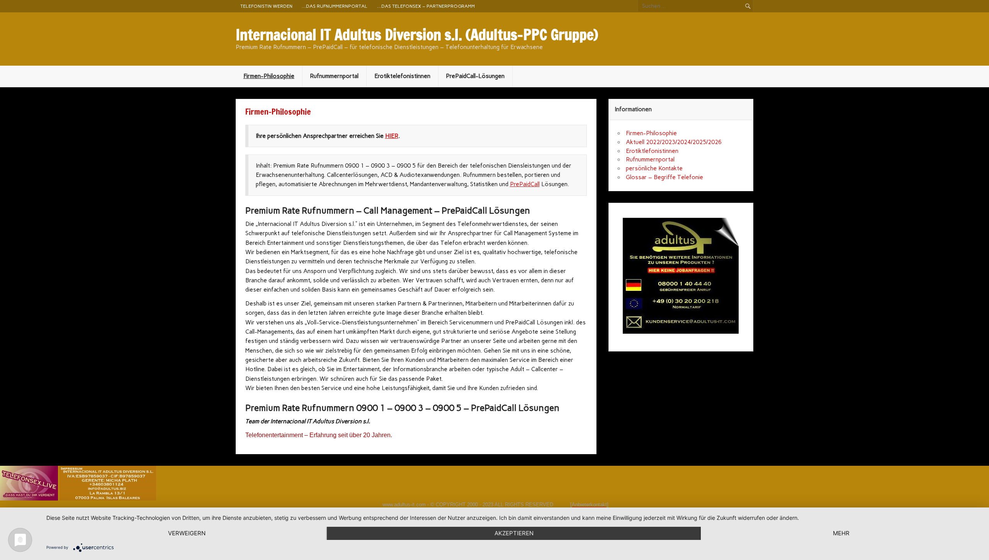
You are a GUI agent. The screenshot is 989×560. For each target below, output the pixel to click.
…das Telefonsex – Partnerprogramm (426, 6)
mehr (841, 533)
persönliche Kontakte (654, 168)
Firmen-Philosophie (268, 76)
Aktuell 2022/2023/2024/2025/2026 (674, 142)
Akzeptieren (514, 533)
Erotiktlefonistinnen (652, 151)
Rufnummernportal (334, 76)
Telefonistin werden (266, 6)
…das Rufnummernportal (334, 6)
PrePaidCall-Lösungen (475, 76)
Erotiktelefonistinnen (402, 76)
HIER (391, 135)
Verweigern (187, 533)
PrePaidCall (525, 184)
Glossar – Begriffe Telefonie (664, 177)
